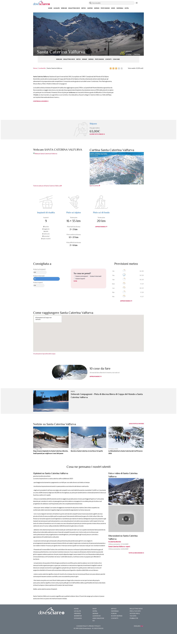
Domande (78, 618)
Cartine (90, 8)
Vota (75, 281)
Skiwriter (78, 616)
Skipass (96, 8)
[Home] (60, 3)
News (113, 8)
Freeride (77, 613)
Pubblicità (134, 618)
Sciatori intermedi (95, 276)
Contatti (108, 59)
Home (50, 8)
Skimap (84, 59)
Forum (114, 613)
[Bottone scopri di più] (137, 2)
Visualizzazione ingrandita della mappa (44, 353)
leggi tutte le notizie (136, 423)
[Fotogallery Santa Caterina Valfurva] (126, 491)
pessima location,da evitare (41, 476)
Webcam (64, 8)
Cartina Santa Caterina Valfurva (112, 150)
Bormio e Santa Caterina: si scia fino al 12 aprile (87, 451)
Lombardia (42, 68)
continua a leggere (40, 101)
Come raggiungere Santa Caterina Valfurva (63, 313)
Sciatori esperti (80, 278)
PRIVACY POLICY (94, 626)
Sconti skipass (116, 616)
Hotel (127, 8)
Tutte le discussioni (136, 553)
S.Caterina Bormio (114, 542)
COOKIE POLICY (82, 626)
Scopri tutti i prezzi (97, 134)
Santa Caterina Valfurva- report (119, 546)
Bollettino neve (74, 8)
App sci (113, 608)
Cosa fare (116, 59)
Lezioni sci (97, 616)
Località (57, 8)
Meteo (83, 8)
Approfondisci (100, 226)
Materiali (120, 8)
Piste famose (105, 8)
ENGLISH (137, 626)
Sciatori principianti (82, 276)
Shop (95, 608)
